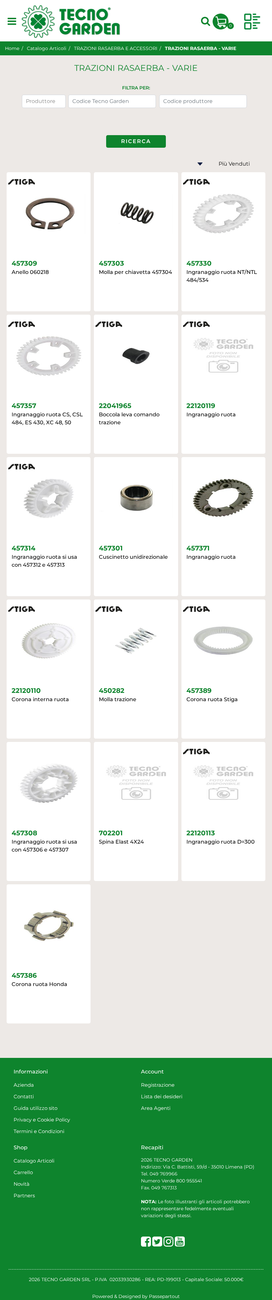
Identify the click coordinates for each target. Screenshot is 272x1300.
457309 (24, 263)
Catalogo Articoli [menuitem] (34, 1161)
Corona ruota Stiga (212, 699)
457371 (198, 548)
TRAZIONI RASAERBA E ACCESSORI (115, 48)
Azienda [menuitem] (24, 1085)
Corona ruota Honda (39, 984)
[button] (136, 141)
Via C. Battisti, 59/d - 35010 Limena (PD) (208, 1167)
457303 (111, 263)
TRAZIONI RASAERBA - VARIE (200, 48)
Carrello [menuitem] (23, 1172)
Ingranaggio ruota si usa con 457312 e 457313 (44, 561)
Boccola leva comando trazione (129, 418)
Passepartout (164, 1296)
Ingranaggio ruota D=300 (220, 842)
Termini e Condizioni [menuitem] (39, 1131)
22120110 (26, 691)
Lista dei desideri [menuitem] (161, 1096)
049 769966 (163, 1174)
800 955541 (189, 1181)
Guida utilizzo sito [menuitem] (35, 1108)
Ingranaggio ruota (211, 414)
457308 (24, 833)
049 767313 (164, 1188)
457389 (199, 691)
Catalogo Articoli (46, 48)
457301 (111, 548)
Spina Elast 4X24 (121, 842)
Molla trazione (117, 699)
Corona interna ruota (40, 699)
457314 (23, 548)
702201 (111, 833)
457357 (24, 406)
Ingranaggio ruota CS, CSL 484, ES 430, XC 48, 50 (47, 418)
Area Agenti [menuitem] (155, 1108)
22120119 (200, 406)
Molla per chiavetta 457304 (135, 272)
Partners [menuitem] (24, 1195)
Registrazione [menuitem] (157, 1085)
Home (12, 48)
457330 (199, 263)
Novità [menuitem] (22, 1184)
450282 (111, 691)
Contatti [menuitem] (24, 1096)
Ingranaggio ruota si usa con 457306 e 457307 (44, 846)
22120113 (200, 833)
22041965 (115, 406)
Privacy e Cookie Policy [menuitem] (42, 1120)
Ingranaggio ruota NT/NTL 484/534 (221, 276)
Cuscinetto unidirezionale (133, 557)
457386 (24, 975)
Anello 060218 (30, 272)
